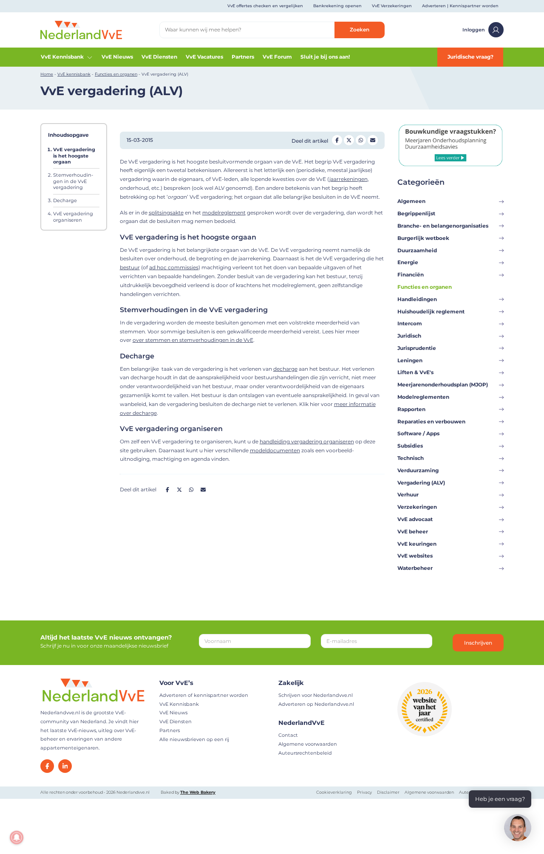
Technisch (410, 458)
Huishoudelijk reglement (431, 311)
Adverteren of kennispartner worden (203, 695)
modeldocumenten (275, 450)
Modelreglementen (423, 397)
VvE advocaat (415, 519)
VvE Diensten (159, 57)
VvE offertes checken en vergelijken (265, 5)
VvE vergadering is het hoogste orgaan (74, 156)
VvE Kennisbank (62, 57)
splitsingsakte (166, 212)
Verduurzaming (418, 470)
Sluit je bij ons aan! (325, 57)
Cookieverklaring (334, 792)
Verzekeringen (417, 507)
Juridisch (409, 336)
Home (46, 74)
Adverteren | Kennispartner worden (460, 5)
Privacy (364, 792)
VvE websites (415, 555)
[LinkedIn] (65, 766)
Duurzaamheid (417, 250)
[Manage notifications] (16, 837)
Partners (243, 57)
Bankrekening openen (337, 5)
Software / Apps (418, 433)
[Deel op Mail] (373, 140)
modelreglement (224, 212)
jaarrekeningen (348, 179)
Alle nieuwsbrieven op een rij (194, 739)
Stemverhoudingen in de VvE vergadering (73, 181)
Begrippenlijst (416, 213)
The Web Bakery (197, 792)
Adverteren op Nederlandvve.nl (316, 704)
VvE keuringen (416, 544)
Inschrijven (478, 643)
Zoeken (359, 29)
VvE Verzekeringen (392, 5)
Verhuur (408, 494)
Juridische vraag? (470, 57)
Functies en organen (116, 74)
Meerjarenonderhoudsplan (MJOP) (442, 384)
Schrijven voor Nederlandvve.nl (315, 695)
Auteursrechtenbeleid (305, 753)
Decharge (65, 200)
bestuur (130, 267)
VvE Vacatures (204, 57)
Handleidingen (417, 299)
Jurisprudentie (416, 348)
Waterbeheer (415, 568)
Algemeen (411, 201)
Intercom (409, 323)
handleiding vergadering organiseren (307, 441)
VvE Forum (277, 57)
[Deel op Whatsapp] (361, 140)
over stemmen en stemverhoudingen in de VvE (193, 340)
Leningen (409, 360)
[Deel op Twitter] (349, 140)
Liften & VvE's (415, 372)
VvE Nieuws (117, 57)
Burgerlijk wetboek (423, 238)
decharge (285, 369)
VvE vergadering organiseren (73, 217)
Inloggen (473, 30)
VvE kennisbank (74, 74)
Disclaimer (388, 792)
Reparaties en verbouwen (431, 421)
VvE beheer (412, 531)
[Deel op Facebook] (337, 140)
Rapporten (411, 409)
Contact (288, 735)
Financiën (410, 274)
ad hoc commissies (173, 267)
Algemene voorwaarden (307, 744)
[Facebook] (47, 766)
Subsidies (410, 446)
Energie (407, 262)
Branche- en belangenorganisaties (442, 226)
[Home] (81, 29)
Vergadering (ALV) (421, 482)
